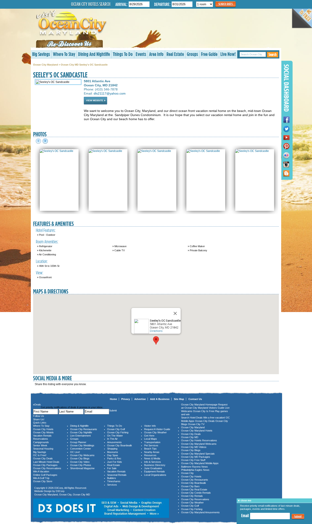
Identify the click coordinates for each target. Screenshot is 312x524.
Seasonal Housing (43, 448)
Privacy (125, 399)
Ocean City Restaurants (83, 429)
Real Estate (175, 54)
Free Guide (209, 54)
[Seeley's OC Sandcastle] (56, 151)
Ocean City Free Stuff (193, 460)
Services (112, 484)
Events (141, 54)
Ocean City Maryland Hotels (196, 430)
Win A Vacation (41, 471)
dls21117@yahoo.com (110, 93)
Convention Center (80, 448)
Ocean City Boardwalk (119, 445)
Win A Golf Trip (41, 478)
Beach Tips (150, 448)
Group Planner (78, 442)
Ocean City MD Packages (195, 456)
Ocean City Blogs (80, 458)
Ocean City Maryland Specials (198, 453)
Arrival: (121, 4)
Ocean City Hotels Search (90, 4)
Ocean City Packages (45, 465)
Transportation (152, 442)
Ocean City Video (80, 461)
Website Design (43, 491)
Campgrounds (41, 442)
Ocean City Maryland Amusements (200, 512)
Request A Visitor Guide (157, 429)
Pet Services (151, 445)
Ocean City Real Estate (194, 489)
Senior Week (40, 445)
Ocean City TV (196, 424)
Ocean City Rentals (192, 496)
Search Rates (225, 4)
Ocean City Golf (116, 429)
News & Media (152, 458)
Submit (298, 517)
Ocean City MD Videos (193, 447)
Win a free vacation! (214, 417)
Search (273, 54)
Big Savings (41, 54)
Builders (111, 478)
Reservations (40, 438)
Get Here (149, 435)
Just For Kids (114, 461)
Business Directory (154, 465)
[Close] (175, 313)
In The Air (112, 438)
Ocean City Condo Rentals (196, 492)
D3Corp (58, 488)
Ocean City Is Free (203, 411)
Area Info (156, 54)
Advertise (140, 399)
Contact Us (195, 399)
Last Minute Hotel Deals (46, 461)
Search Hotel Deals (192, 417)
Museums (112, 452)
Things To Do (123, 54)
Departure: (162, 4)
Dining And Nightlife (94, 54)
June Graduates (153, 468)
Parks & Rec (114, 458)
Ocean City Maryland (45, 64)
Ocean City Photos (80, 465)
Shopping (112, 448)
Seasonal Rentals (117, 475)
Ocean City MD (81, 494)
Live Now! (228, 54)
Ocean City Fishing (117, 432)
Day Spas (112, 455)
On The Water (115, 435)
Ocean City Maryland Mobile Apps (200, 463)
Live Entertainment (80, 435)
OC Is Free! (39, 455)
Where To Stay (64, 54)
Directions (156, 331)
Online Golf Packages (45, 475)
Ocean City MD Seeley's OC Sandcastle (84, 64)
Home (113, 399)
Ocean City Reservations (47, 468)
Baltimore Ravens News (194, 466)
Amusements (114, 442)
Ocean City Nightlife (81, 432)
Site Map (179, 399)
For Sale (111, 468)
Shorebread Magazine (82, 468)
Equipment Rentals (154, 471)
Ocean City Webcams (82, 455)
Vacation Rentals (42, 435)
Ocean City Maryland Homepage (199, 404)
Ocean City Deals (43, 458)
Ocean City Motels (43, 432)
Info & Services (152, 461)
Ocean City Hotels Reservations (199, 440)
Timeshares (113, 481)
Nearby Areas (151, 452)
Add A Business (159, 399)
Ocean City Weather (155, 432)
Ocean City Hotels (43, 429)
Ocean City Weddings (82, 445)
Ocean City (65, 494)
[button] (156, 340)
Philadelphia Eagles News (195, 469)
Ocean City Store (42, 481)
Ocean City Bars (190, 486)
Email (245, 515)
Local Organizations (155, 475)
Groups (192, 54)
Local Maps (150, 438)
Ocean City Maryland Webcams (199, 443)
